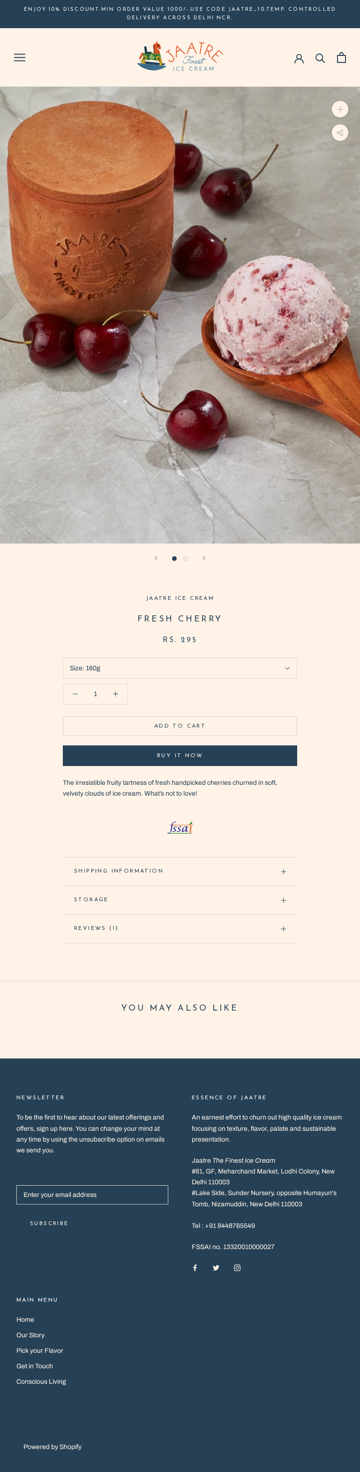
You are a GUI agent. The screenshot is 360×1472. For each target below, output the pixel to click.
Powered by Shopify (52, 1446)
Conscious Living (41, 1381)
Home (25, 1319)
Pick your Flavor (39, 1350)
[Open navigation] (19, 57)
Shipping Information (119, 871)
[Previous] (156, 558)
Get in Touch (34, 1366)
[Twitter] (216, 1267)
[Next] (203, 558)
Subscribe (49, 1224)
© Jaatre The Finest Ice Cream (81, 1435)
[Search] (320, 57)
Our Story (30, 1335)
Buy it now (180, 756)
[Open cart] (341, 57)
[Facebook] (195, 1267)
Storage (91, 900)
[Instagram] (237, 1267)
